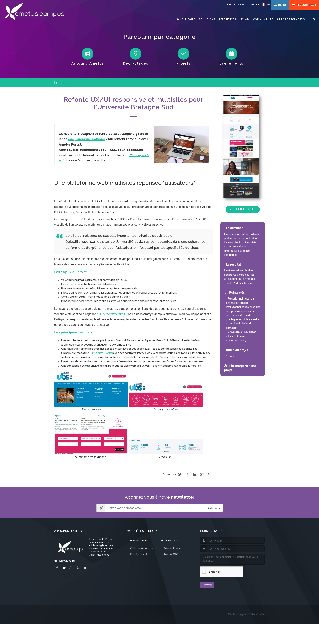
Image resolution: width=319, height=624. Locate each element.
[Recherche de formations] (91, 434)
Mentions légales (238, 614)
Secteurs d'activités (243, 4)
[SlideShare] (85, 568)
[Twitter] (64, 568)
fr (268, 4)
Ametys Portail (172, 548)
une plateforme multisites (86, 139)
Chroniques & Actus (101, 352)
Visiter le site (243, 209)
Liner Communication (111, 314)
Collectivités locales (141, 548)
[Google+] (71, 568)
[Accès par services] (166, 393)
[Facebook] (57, 568)
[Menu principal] (91, 388)
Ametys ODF (171, 554)
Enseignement (138, 554)
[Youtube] (78, 568)
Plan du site (257, 614)
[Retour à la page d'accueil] (34, 12)
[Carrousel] (166, 446)
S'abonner (213, 508)
